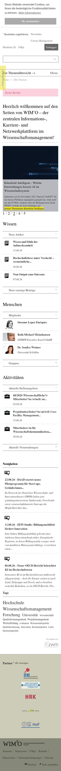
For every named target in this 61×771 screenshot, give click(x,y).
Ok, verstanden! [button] (30, 21)
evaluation (24, 623)
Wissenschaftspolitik (39, 623)
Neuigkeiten (10, 463)
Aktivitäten (13, 377)
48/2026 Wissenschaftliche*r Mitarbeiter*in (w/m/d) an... (30, 397)
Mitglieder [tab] (15, 315)
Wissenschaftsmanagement (27, 609)
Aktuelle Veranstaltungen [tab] (23, 447)
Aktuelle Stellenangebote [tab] (23, 388)
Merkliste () (9, 47)
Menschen (12, 304)
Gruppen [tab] (14, 363)
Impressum (21, 751)
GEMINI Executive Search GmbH (35, 339)
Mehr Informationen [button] (30, 12)
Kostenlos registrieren (16, 34)
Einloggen (51, 47)
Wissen (9, 223)
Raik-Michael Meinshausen (34, 334)
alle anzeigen (21, 662)
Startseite (7, 751)
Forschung (11, 614)
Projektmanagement (38, 619)
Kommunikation (39, 626)
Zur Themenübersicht (17, 73)
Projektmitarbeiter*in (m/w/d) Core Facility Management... (34, 413)
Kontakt (43, 751)
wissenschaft (47, 615)
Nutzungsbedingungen (30, 757)
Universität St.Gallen (28, 352)
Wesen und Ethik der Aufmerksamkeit (25, 243)
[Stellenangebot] (7, 397)
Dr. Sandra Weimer (29, 347)
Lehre (51, 626)
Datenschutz (9, 757)
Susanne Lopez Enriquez (32, 322)
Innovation (26, 626)
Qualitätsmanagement (14, 619)
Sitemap (49, 757)
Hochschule (13, 602)
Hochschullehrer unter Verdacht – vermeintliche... (33, 260)
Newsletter (36, 34)
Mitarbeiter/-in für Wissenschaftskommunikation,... (32, 429)
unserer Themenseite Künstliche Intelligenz (24, 208)
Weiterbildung (10, 623)
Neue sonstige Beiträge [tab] (22, 290)
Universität (30, 614)
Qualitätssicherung (11, 626)
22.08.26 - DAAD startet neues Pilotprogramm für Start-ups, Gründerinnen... (23, 483)
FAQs (21, 47)
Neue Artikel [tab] (16, 234)
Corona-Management (41, 40)
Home (6, 79)
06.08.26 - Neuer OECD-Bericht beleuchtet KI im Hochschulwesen (30, 567)
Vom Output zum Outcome (29, 274)
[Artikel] (7, 243)
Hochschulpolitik (10, 630)
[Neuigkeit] (7, 473)
